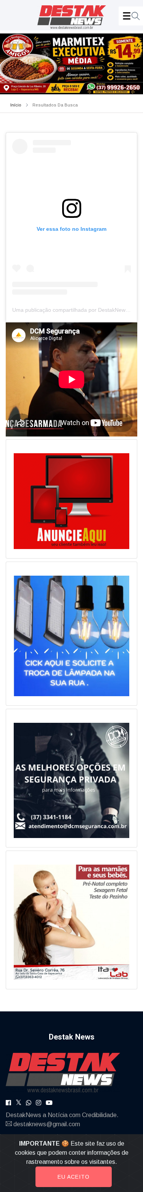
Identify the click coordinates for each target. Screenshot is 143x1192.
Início (15, 105)
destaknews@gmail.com (46, 1124)
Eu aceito (74, 1177)
